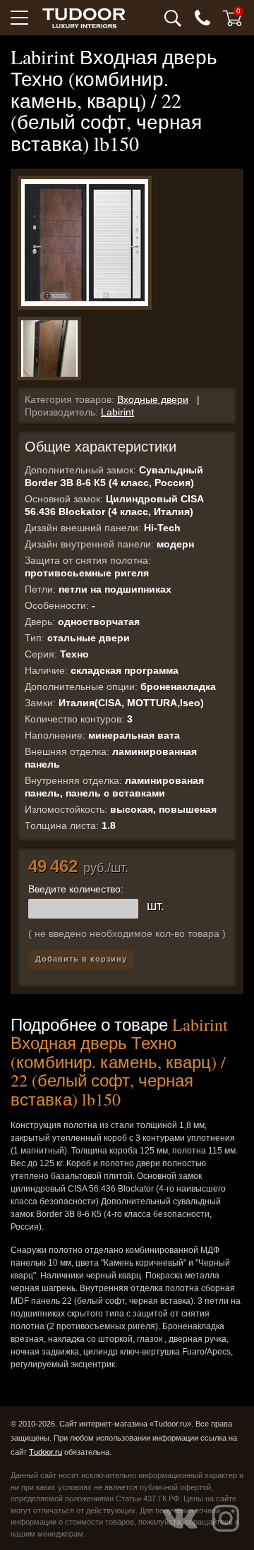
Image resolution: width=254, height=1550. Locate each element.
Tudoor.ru (45, 1452)
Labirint (117, 412)
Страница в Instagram (225, 1518)
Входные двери (152, 399)
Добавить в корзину (81, 959)
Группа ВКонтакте (180, 1518)
